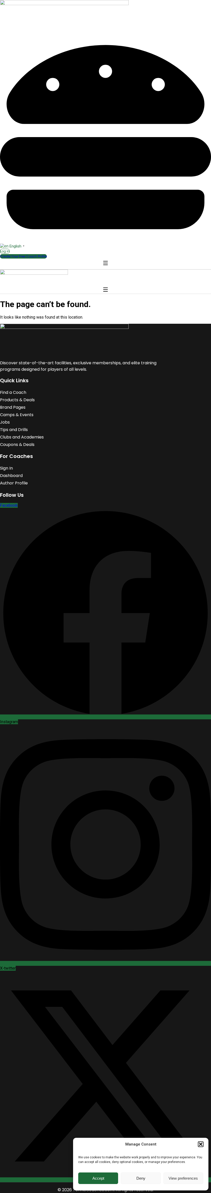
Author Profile (14, 483)
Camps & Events (16, 415)
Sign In (6, 468)
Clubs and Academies (22, 437)
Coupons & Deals (17, 444)
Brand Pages (12, 407)
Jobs (5, 422)
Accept (98, 1178)
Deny (140, 1178)
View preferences (183, 1178)
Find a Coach (13, 392)
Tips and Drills (14, 430)
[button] (200, 1144)
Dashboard (11, 476)
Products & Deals (17, 400)
